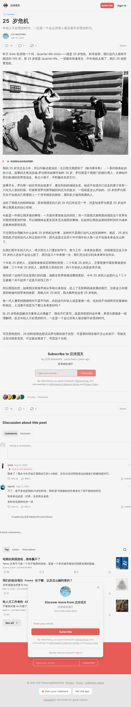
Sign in (121, 5)
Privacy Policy (91, 642)
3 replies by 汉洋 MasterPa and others (31, 516)
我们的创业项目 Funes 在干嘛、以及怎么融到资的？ (38, 580)
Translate (10, 14)
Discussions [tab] (29, 549)
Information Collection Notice (64, 642)
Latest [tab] (15, 549)
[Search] (124, 549)
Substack (48, 699)
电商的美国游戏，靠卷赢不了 (21, 559)
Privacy (70, 682)
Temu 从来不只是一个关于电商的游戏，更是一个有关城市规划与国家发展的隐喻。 (50, 563)
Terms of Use (82, 639)
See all (9, 623)
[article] (65, 565)
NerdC (11, 486)
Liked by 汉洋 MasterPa (21, 469)
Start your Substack (56, 691)
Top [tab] (7, 549)
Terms (79, 682)
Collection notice (94, 682)
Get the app (82, 691)
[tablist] (17, 433)
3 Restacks (42, 397)
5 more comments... (11, 532)
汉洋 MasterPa (18, 34)
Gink (10, 465)
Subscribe (107, 5)
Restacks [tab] (25, 433)
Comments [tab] (11, 433)
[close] (98, 587)
